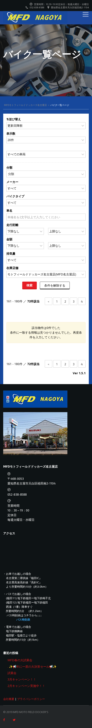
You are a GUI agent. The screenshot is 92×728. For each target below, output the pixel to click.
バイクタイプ (15, 196)
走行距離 (12, 225)
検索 (30, 285)
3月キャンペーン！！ (21, 679)
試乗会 (11, 673)
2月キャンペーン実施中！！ (26, 686)
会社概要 (8, 699)
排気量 (10, 253)
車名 (9, 210)
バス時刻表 (23, 619)
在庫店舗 (12, 268)
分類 (9, 167)
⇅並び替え (13, 119)
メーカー (12, 182)
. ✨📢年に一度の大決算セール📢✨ (31, 666)
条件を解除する (54, 285)
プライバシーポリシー (31, 699)
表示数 (10, 133)
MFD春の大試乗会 (19, 660)
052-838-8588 (17, 494)
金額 (9, 239)
